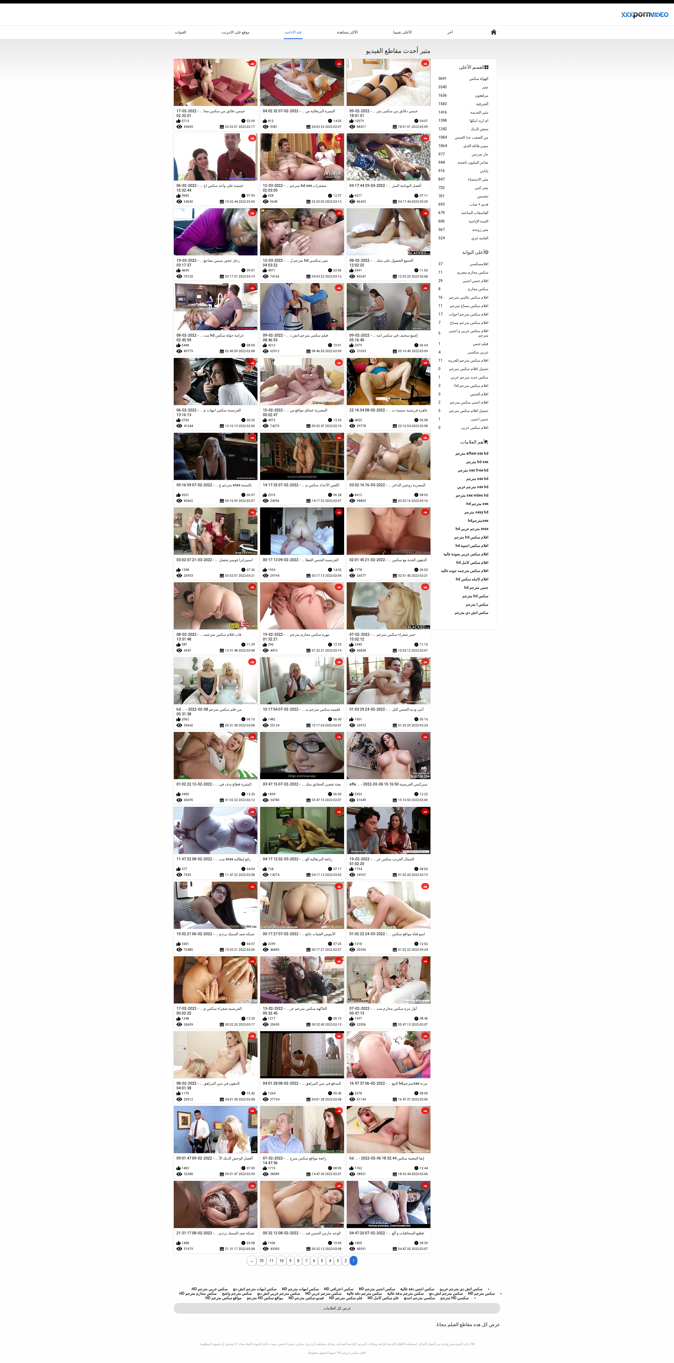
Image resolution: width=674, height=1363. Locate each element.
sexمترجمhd (478, 520)
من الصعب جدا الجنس (463, 137)
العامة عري (463, 238)
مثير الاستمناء (463, 179)
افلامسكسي (463, 264)
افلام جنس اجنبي (463, 281)
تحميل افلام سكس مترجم (463, 369)
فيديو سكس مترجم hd (306, 1298)
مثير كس (463, 188)
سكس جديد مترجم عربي (463, 377)
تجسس (463, 196)
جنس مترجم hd (476, 587)
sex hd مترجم (477, 479)
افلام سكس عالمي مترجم (463, 297)
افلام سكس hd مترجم (471, 537)
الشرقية (463, 104)
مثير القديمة (463, 112)
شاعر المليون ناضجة (463, 162)
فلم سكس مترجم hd (345, 1298)
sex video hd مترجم (472, 495)
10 (281, 1261)
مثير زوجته (463, 229)
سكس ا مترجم (477, 604)
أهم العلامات (472, 442)
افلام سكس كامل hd (472, 562)
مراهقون (463, 95)
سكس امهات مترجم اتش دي (255, 1289)
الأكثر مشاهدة (347, 32)
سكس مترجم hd (481, 1293)
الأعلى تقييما (402, 32)
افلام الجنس (463, 394)
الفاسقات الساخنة (463, 213)
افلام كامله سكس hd (472, 579)
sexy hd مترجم (476, 512)
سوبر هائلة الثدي (463, 146)
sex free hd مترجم (473, 470)
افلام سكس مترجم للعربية (463, 360)
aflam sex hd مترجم (471, 453)
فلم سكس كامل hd (383, 1298)
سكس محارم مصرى (463, 272)
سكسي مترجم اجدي (419, 1298)
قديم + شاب (463, 204)
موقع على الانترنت (236, 32)
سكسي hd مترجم (454, 1298)
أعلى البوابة (473, 252)
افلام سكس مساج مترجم (463, 306)
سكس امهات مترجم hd (300, 1289)
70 (261, 1261)
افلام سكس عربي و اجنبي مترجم (463, 333)
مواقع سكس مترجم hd (223, 1298)
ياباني (463, 171)
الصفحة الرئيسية (493, 32)
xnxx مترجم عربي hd (471, 529)
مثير (463, 87)
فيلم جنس (463, 344)
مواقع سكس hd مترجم (265, 1298)
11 (271, 1261)
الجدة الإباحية (463, 221)
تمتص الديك (463, 129)
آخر (450, 32)
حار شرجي (463, 154)
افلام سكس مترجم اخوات (463, 314)
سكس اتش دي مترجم (471, 612)
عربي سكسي (463, 352)
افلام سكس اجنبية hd (471, 546)
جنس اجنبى (463, 419)
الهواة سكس (463, 78)
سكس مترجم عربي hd (323, 1293)
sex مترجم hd (477, 504)
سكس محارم (463, 289)
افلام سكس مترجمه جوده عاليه (464, 571)
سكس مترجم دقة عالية (364, 1293)
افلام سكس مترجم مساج (463, 323)
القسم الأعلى (472, 67)
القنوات (180, 32)
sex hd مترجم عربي (472, 487)
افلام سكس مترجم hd (463, 386)
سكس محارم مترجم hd (198, 1293)
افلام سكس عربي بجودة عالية (465, 554)
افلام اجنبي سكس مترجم (463, 402)
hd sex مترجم (477, 462)
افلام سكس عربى (463, 427)
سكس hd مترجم (475, 596)
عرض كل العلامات (337, 1308)
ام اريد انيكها (463, 120)
